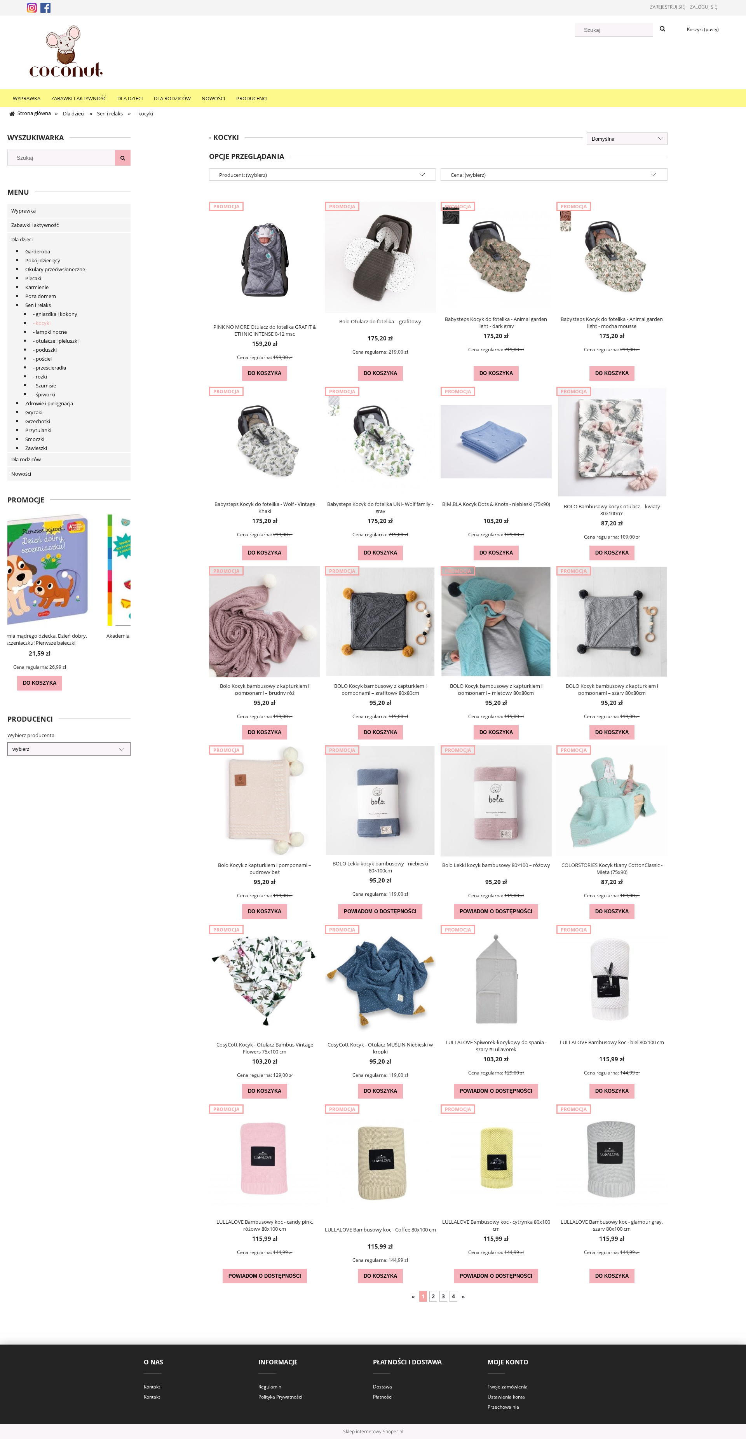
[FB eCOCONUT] (45, 6)
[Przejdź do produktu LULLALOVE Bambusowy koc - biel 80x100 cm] (612, 979)
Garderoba (37, 251)
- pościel (42, 358)
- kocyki (42, 322)
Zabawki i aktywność (35, 225)
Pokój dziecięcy (42, 260)
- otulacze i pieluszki (55, 340)
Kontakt (152, 1386)
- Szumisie (44, 385)
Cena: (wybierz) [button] (468, 174)
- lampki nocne (50, 331)
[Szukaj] (662, 29)
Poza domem (40, 296)
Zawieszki (36, 448)
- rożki (40, 376)
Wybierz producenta (30, 735)
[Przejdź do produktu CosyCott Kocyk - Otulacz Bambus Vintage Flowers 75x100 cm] (264, 980)
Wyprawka (23, 210)
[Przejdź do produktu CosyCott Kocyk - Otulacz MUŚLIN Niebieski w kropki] (380, 980)
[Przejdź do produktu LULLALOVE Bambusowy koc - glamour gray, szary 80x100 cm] (612, 1158)
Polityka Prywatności (280, 1397)
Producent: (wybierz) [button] (243, 174)
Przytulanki (38, 430)
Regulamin (269, 1386)
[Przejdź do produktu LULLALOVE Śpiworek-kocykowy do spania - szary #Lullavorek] (496, 979)
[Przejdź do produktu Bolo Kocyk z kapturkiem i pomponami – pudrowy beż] (264, 800)
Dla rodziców (26, 459)
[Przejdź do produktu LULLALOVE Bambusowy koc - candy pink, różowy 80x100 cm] (264, 1158)
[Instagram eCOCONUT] (32, 6)
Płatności (382, 1397)
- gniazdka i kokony (55, 313)
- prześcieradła (49, 367)
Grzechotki (37, 421)
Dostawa (382, 1386)
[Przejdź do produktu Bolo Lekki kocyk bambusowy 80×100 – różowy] (496, 800)
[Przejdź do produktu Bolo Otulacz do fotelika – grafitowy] (380, 257)
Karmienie (37, 287)
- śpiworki (44, 394)
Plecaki (33, 278)
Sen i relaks (38, 305)
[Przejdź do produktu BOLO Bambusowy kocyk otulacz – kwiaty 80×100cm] (612, 442)
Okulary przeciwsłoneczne (55, 269)
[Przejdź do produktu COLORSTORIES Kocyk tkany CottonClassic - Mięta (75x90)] (612, 800)
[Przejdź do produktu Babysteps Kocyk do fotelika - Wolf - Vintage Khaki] (264, 441)
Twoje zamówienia (508, 1386)
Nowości (21, 473)
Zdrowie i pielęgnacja (49, 403)
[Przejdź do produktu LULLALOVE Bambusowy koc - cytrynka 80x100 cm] (496, 1158)
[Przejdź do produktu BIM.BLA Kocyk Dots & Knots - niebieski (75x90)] (496, 441)
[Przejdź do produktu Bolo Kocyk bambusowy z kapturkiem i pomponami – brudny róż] (264, 621)
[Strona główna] (66, 51)
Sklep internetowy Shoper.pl (373, 1431)
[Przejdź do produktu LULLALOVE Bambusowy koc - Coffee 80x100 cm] (380, 1162)
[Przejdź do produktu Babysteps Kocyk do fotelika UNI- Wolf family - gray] (380, 441)
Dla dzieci (22, 239)
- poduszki (45, 349)
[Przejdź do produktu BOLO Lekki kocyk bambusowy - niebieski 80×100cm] (380, 800)
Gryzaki (33, 412)
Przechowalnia (503, 1407)
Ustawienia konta (506, 1397)
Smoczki (34, 439)
